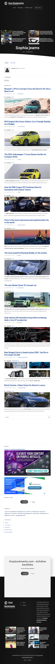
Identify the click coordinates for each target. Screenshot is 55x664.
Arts (12, 515)
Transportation (15, 360)
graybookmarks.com (23, 357)
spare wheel (20, 287)
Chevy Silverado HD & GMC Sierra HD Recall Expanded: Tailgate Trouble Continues (46, 32)
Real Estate (43, 513)
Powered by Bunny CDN (27, 657)
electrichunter (22, 126)
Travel (13, 228)
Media (6, 515)
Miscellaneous (26, 513)
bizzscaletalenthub (8, 529)
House (41, 511)
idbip (19, 192)
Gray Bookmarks (16, 3)
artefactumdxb (7, 525)
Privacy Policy (40, 655)
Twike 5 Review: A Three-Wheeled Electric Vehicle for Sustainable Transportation (46, 40)
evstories (20, 322)
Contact (24, 605)
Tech (6, 511)
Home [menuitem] (14, 7)
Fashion (34, 511)
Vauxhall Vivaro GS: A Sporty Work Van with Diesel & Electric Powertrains (19, 40)
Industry (7, 513)
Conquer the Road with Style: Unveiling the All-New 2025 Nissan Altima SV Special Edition (19, 33)
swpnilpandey (7, 527)
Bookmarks (13, 62)
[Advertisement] (27, 20)
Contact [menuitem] (39, 7)
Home (23, 602)
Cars (13, 97)
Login (33, 501)
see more (6, 80)
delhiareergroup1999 (8, 532)
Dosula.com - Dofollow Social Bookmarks (14, 449)
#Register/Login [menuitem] (28, 7)
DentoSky (6, 522)
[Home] (6, 3)
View (6, 62)
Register (24, 501)
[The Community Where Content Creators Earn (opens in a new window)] (35, 485)
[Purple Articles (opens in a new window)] (27, 462)
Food (19, 513)
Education (20, 511)
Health (12, 511)
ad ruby (19, 255)
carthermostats (22, 387)
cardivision (20, 93)
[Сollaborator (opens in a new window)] (14, 485)
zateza (19, 159)
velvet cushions (21, 225)
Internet (35, 513)
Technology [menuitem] (20, 8)
